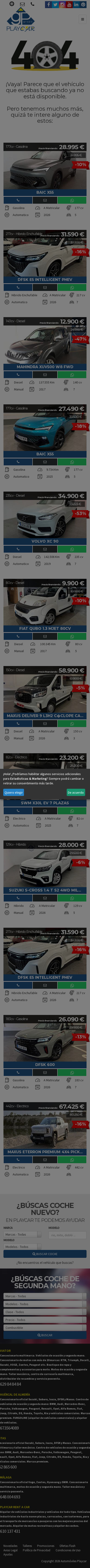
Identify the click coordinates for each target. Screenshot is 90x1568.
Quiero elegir (14, 792)
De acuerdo (76, 792)
